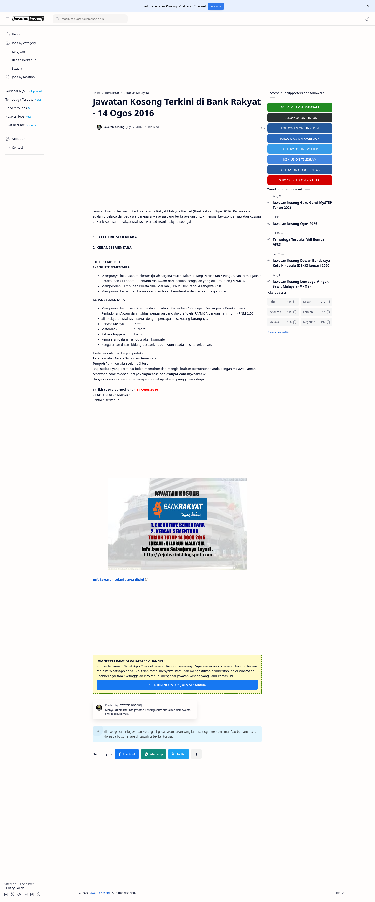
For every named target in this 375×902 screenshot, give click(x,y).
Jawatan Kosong (100, 893)
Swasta (17, 68)
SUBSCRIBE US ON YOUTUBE (300, 180)
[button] (367, 19)
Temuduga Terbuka (19, 99)
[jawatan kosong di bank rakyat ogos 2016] (177, 524)
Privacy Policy (14, 888)
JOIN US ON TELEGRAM (300, 159)
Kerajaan (18, 51)
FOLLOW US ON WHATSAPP (299, 107)
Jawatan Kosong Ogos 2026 (295, 223)
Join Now (216, 6)
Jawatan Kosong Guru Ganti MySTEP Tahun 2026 (302, 205)
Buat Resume (15, 125)
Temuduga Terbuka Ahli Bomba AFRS (298, 242)
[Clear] (123, 18)
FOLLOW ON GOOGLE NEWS (300, 170)
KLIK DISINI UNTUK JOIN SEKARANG (177, 684)
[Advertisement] (25, 222)
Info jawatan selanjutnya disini (118, 579)
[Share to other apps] (196, 754)
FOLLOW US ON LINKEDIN (300, 128)
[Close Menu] (368, 6)
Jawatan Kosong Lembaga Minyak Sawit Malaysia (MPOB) (301, 284)
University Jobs (16, 108)
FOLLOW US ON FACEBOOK (299, 138)
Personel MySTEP (17, 91)
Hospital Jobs (14, 116)
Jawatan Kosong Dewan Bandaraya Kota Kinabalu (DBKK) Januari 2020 (301, 263)
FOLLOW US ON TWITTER (300, 149)
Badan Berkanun (24, 60)
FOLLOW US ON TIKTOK (300, 118)
